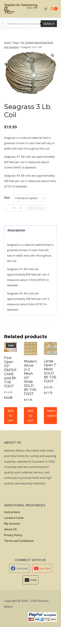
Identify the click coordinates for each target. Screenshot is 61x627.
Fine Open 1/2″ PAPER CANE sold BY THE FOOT (10, 372)
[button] (52, 55)
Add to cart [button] (11, 416)
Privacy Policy (13, 535)
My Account (12, 523)
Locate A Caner (14, 518)
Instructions (12, 512)
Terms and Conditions (19, 541)
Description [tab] (16, 230)
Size (7, 197)
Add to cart (36, 208)
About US (10, 529)
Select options (52, 413)
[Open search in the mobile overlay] (30, 23)
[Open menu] (46, 8)
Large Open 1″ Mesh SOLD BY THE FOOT (50, 371)
